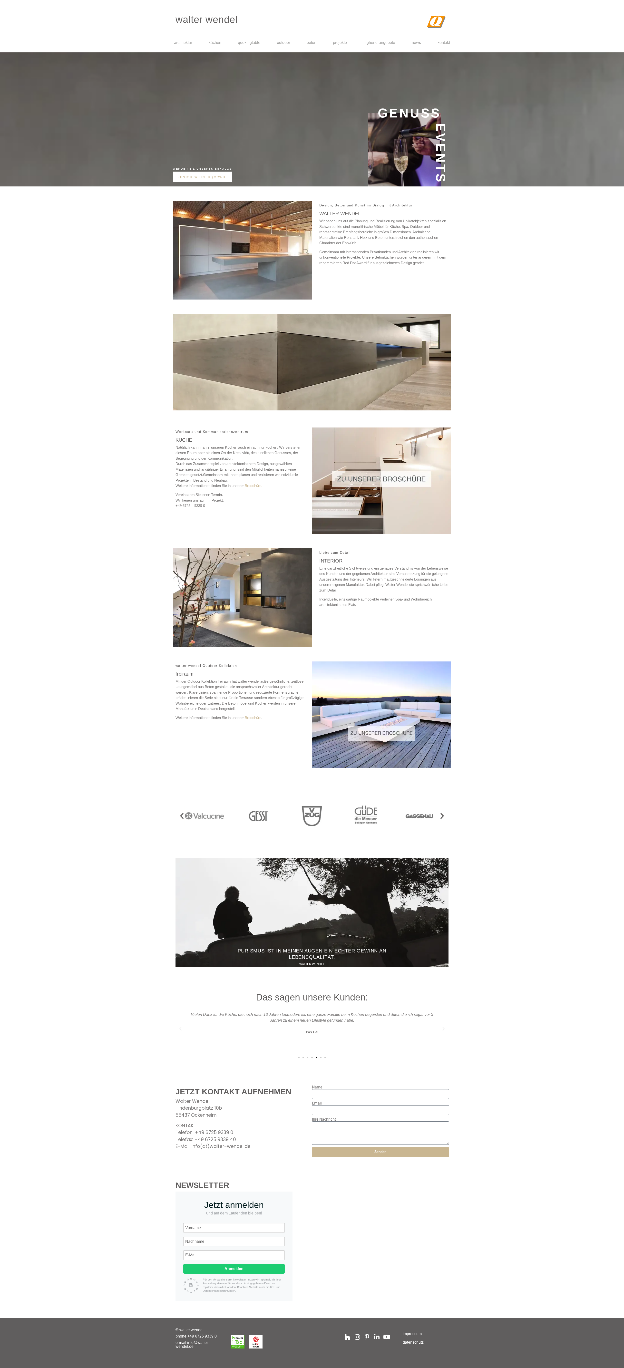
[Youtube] (386, 1337)
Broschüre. (253, 486)
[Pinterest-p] (367, 1337)
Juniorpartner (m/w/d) (202, 177)
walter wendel (207, 19)
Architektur (183, 42)
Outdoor (283, 42)
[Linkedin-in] (377, 1337)
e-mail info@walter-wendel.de (192, 1344)
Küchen (215, 42)
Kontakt (444, 42)
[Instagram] (357, 1337)
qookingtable (249, 42)
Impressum (412, 1334)
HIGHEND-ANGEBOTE (379, 42)
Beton (311, 42)
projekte (340, 42)
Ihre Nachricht (324, 1119)
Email (317, 1103)
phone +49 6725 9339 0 (196, 1336)
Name (317, 1087)
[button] (182, 816)
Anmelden (234, 1269)
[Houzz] (347, 1337)
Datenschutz (413, 1342)
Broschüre (253, 718)
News (416, 42)
